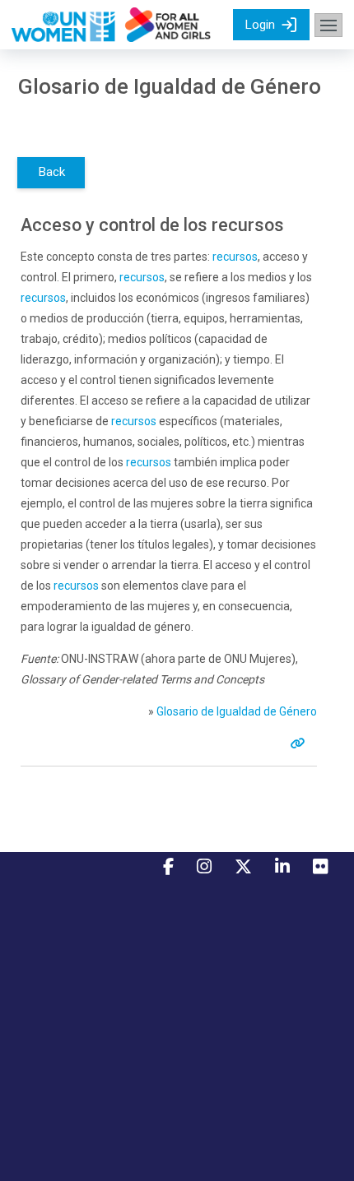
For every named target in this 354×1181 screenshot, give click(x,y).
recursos (235, 256)
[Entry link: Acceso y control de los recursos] (301, 743)
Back (51, 171)
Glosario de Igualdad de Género (236, 711)
